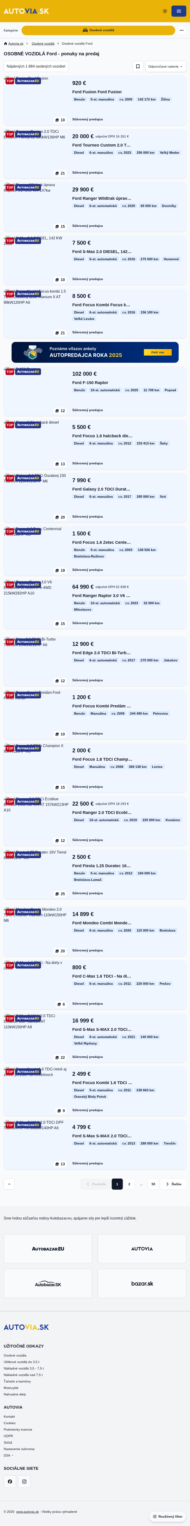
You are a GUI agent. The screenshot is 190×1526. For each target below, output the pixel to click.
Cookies (10, 1423)
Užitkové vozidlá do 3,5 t (21, 1362)
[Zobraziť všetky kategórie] (181, 30)
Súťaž (8, 1442)
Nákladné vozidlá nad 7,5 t (23, 1375)
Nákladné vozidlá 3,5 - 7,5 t (24, 1368)
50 (153, 1184)
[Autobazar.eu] (48, 1248)
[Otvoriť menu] (178, 11)
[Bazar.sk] (142, 1283)
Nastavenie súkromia (19, 1449)
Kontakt (9, 1416)
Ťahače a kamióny (17, 1381)
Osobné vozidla (15, 1355)
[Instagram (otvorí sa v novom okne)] (24, 1481)
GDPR (8, 1436)
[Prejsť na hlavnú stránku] (26, 11)
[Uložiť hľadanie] (137, 66)
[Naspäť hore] (9, 1184)
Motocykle (11, 1388)
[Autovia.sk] (142, 1248)
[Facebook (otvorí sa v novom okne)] (10, 1481)
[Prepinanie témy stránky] (165, 11)
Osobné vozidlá (101, 30)
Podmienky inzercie (18, 1429)
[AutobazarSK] (48, 1283)
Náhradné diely (15, 1394)
